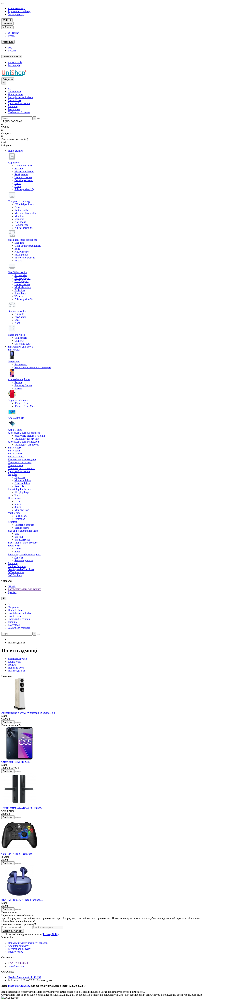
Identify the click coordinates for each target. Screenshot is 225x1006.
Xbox (17, 322)
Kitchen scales (21, 251)
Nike (17, 551)
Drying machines (23, 165)
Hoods (17, 183)
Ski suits (18, 536)
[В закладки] (16, 722)
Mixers (18, 260)
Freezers (18, 168)
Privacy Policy (15, 951)
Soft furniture (15, 575)
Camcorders (20, 337)
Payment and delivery (19, 11)
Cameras (19, 340)
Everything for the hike (20, 489)
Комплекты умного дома (22, 459)
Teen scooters (21, 527)
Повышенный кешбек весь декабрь (27, 943)
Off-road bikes (22, 483)
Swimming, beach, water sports (24, 554)
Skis (16, 533)
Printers (18, 207)
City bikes (19, 477)
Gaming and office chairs (21, 569)
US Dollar (13, 33)
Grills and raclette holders (27, 245)
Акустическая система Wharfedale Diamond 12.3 (28, 712)
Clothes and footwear (19, 112)
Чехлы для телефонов (26, 438)
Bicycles (12, 474)
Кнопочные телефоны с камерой (32, 367)
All (9, 88)
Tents (17, 495)
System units (21, 210)
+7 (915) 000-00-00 (18, 963)
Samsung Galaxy (23, 385)
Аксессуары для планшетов (23, 441)
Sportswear (14, 545)
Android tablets (16, 417)
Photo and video (16, 334)
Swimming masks (23, 560)
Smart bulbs (14, 450)
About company (16, 8)
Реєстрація (14, 65)
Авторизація (15, 62)
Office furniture (16, 572)
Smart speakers (16, 456)
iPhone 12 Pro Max (24, 406)
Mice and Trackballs (25, 213)
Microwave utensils (24, 257)
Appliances (14, 162)
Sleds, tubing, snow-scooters (23, 542)
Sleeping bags (21, 492)
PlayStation (20, 317)
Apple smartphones (18, 400)
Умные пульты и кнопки (21, 468)
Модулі (12, 664)
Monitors (19, 216)
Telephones (14, 361)
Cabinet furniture (17, 566)
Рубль (11, 35)
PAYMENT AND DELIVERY (24, 589)
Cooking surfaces (23, 180)
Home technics (15, 94)
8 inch (17, 507)
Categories (8, 79)
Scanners (19, 219)
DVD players (21, 281)
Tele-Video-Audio (17, 272)
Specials (12, 592)
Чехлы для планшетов (26, 444)
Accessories (20, 275)
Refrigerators (21, 174)
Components (21, 225)
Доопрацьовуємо (17, 658)
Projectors (19, 290)
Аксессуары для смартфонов (24, 432)
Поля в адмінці (16, 670)
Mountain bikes (22, 480)
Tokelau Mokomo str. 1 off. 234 (24, 977)
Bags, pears (20, 515)
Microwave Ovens (24, 171)
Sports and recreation (19, 103)
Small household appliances (22, 239)
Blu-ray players (22, 278)
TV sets (18, 296)
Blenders (19, 242)
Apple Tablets (15, 429)
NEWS (11, 586)
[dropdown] (2, 3)
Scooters (12, 521)
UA (10, 47)
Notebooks (20, 222)
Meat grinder (21, 254)
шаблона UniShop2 (19, 985)
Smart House (14, 100)
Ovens (17, 186)
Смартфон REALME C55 (15, 761)
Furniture (12, 106)
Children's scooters (24, 524)
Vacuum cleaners (23, 177)
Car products (14, 91)
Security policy (16, 14)
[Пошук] (38, 118)
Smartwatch (14, 349)
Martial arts (14, 512)
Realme (18, 382)
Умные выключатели (19, 462)
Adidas (18, 548)
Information (7, 937)
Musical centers (22, 287)
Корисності (14, 661)
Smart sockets (15, 453)
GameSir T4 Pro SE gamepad (16, 853)
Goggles (18, 557)
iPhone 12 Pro (21, 403)
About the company (18, 945)
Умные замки (15, 465)
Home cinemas (22, 284)
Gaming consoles (17, 311)
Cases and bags (22, 343)
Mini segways (21, 510)
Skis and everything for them (23, 530)
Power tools (14, 109)
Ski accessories (22, 539)
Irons (17, 248)
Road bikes (20, 486)
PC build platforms (24, 204)
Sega (17, 320)
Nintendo (19, 314)
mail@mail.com (16, 966)
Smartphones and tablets (20, 97)
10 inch (18, 501)
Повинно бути (16, 667)
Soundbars (20, 293)
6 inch (17, 504)
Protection (19, 518)
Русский (12, 50)
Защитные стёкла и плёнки (29, 435)
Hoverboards (14, 498)
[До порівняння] (19, 722)
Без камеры (20, 364)
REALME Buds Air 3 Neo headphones (21, 899)
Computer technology (19, 201)
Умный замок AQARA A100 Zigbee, (21, 807)
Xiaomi (18, 388)
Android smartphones (19, 379)
